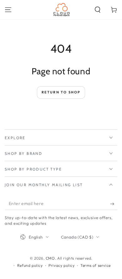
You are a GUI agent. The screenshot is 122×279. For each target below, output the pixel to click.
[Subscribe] (113, 204)
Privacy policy (61, 265)
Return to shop (61, 92)
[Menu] (8, 9)
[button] (97, 9)
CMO (50, 258)
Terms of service (95, 265)
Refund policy (30, 265)
